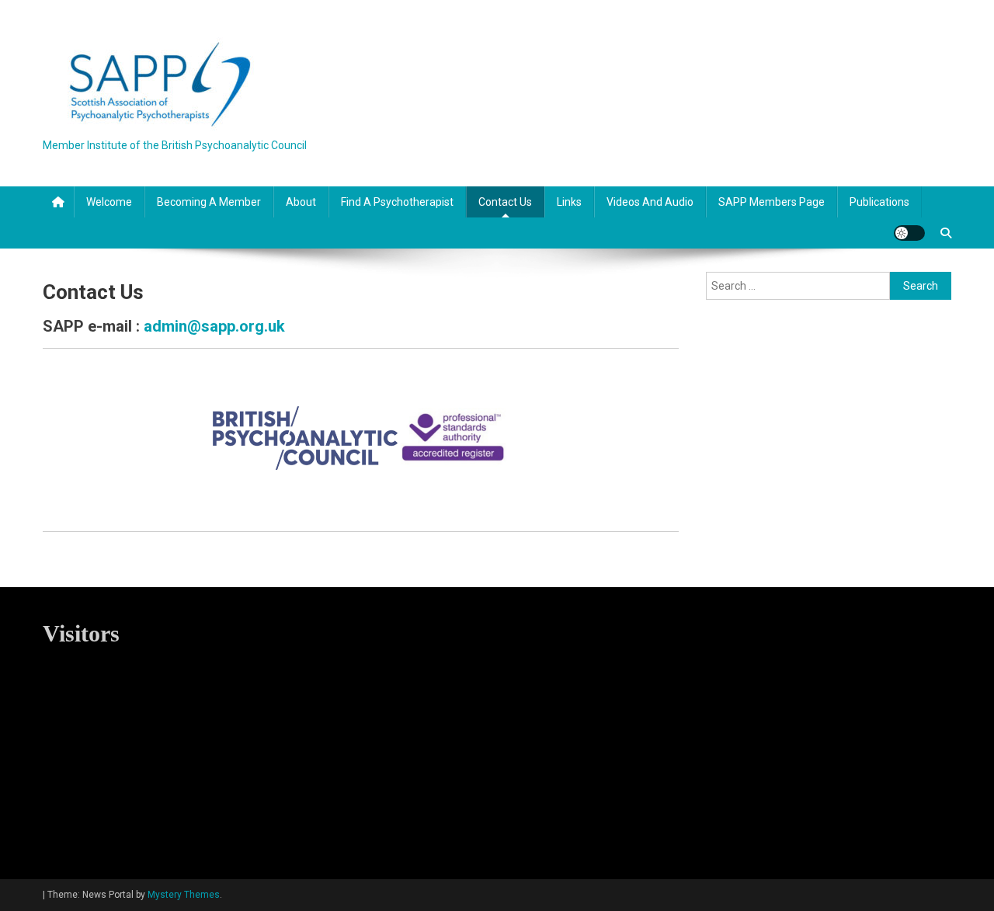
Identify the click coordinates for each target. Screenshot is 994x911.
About (301, 202)
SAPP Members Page (771, 202)
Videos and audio (649, 202)
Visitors (81, 633)
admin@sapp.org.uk (214, 326)
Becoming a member (209, 202)
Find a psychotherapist (397, 202)
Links (569, 202)
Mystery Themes (184, 894)
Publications (879, 202)
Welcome (109, 202)
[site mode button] (909, 233)
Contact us (505, 202)
